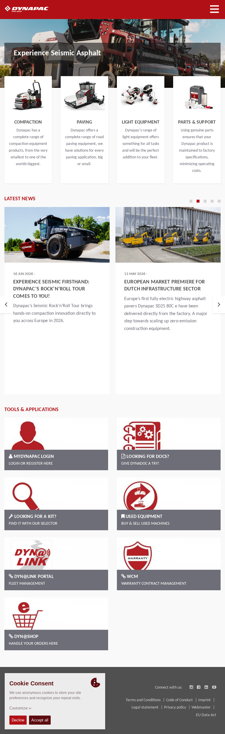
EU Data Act (206, 715)
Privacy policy (175, 707)
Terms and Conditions (143, 700)
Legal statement (145, 707)
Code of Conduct (180, 700)
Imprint (205, 700)
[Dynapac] (33, 8)
